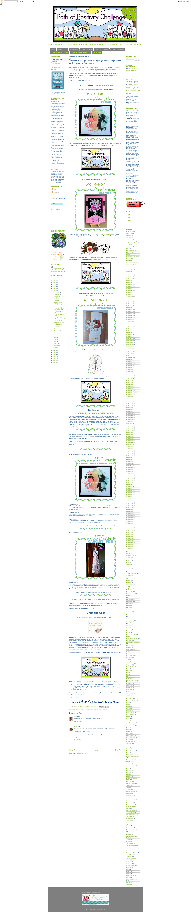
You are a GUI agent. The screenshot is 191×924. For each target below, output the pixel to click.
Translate (57, 63)
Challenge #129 (130, 336)
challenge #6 (129, 465)
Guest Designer (130, 663)
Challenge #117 (130, 311)
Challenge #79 (129, 505)
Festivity (128, 632)
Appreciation (129, 246)
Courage (128, 568)
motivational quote (130, 725)
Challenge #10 (129, 275)
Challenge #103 (130, 282)
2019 (54, 350)
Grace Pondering (130, 655)
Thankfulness (129, 843)
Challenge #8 (129, 507)
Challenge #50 (129, 446)
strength (128, 822)
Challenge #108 (130, 292)
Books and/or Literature (132, 262)
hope (127, 674)
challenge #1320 (130, 346)
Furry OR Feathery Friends (133, 642)
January (56, 347)
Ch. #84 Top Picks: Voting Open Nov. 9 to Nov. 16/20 (59, 319)
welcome (128, 877)
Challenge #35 (129, 413)
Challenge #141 (130, 365)
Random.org (108, 293)
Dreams (128, 595)
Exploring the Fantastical (132, 622)
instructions (129, 685)
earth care (128, 613)
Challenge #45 (129, 434)
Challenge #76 (129, 500)
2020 (54, 290)
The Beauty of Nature (131, 845)
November (57, 294)
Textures (128, 839)
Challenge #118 (130, 313)
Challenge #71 (129, 490)
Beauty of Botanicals (131, 250)
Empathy (128, 618)
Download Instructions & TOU (80, 52)
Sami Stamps (129, 781)
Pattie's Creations (130, 750)
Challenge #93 (129, 536)
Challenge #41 (129, 427)
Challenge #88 (129, 525)
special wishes (129, 818)
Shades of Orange (130, 799)
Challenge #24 (129, 388)
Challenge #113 (130, 303)
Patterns (128, 749)
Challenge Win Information (59, 52)
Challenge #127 (130, 332)
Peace (127, 752)
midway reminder (130, 722)
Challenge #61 (129, 469)
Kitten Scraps (129, 693)
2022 (54, 286)
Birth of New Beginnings (132, 256)
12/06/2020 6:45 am (78, 739)
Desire (128, 589)
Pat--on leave (130, 223)
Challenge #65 (129, 477)
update (128, 869)
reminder (128, 774)
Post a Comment (76, 743)
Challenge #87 (129, 523)
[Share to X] (104, 707)
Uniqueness (129, 867)
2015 (54, 358)
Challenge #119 (130, 315)
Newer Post (73, 750)
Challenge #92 (129, 534)
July (55, 335)
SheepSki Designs (130, 810)
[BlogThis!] (102, 707)
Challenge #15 (129, 369)
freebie (128, 636)
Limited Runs (129, 698)
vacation (128, 871)
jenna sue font (129, 689)
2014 (54, 360)
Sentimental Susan (130, 791)
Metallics (128, 716)
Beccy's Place (129, 252)
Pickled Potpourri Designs (132, 756)
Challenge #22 (129, 384)
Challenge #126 (130, 330)
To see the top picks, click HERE (132, 89)
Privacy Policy (62, 49)
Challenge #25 (129, 390)
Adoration (128, 237)
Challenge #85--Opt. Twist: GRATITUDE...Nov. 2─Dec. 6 (59, 324)
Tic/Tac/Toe (129, 856)
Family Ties (129, 629)
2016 (54, 356)
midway (128, 718)
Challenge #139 (130, 359)
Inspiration (128, 683)
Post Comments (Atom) (81, 753)
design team (129, 588)
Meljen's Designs (130, 712)
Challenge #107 (130, 290)
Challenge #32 (129, 407)
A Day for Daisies (130, 231)
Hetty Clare (129, 670)
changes (128, 553)
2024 (54, 282)
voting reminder (130, 875)
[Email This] (100, 707)
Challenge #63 (129, 473)
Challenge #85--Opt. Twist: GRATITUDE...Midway (59, 313)
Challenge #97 (129, 544)
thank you (128, 841)
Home (53, 49)
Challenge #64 (129, 475)
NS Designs (129, 739)
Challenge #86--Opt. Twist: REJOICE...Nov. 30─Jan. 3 (59, 298)
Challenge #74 (129, 496)
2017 (54, 354)
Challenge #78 (129, 503)
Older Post (118, 750)
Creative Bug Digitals (131, 573)
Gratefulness (129, 657)
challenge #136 (130, 353)
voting (127, 873)
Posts (55, 189)
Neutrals (128, 731)
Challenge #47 (129, 438)
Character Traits (130, 555)
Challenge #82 (129, 513)
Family (128, 627)
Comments (56, 192)
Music (127, 727)
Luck (127, 704)
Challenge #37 (129, 417)
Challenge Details (86, 49)
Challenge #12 (129, 317)
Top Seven (129, 863)
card (127, 266)
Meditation (128, 710)
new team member (130, 737)
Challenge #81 (129, 511)
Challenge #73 (129, 494)
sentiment (128, 789)
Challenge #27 (129, 396)
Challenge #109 (130, 294)
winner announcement (102, 709)
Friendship (128, 640)
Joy (127, 691)
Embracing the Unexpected (132, 614)
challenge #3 (129, 402)
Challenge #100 (130, 277)
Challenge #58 (129, 461)
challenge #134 (130, 350)
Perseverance (129, 754)
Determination (129, 591)
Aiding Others (129, 239)
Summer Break (130, 827)
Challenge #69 (129, 484)
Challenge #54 (129, 453)
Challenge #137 (130, 355)
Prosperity (128, 767)
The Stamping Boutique (131, 852)
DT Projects (129, 611)
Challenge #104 (130, 284)
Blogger (104, 909)
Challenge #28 (129, 398)
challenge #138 (130, 357)
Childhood (128, 557)
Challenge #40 (129, 425)
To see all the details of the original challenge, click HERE (133, 92)
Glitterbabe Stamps (131, 649)
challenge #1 (129, 273)
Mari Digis (128, 708)
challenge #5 (129, 444)
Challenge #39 (129, 421)
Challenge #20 (129, 380)
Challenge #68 (129, 482)
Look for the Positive (131, 700)
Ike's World (129, 678)
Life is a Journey (130, 697)
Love (127, 702)
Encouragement (130, 620)
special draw (129, 816)
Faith (127, 625)
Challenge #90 (129, 530)
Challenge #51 (129, 448)
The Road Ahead (130, 849)
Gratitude (128, 659)
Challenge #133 (130, 348)
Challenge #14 (129, 361)
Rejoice (128, 768)
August (56, 333)
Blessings (128, 258)
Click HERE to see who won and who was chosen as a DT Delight (132, 86)
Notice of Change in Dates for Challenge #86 (58, 303)
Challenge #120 (130, 319)
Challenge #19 (129, 377)
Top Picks (128, 861)
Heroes (128, 668)
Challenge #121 (130, 321)
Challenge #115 (130, 307)
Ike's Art (128, 676)
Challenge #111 (130, 300)
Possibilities (129, 763)
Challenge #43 (129, 430)
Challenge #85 (129, 519)
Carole (128, 214)
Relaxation (128, 772)
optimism (128, 745)
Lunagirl (128, 706)
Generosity (129, 645)
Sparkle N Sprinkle (130, 814)
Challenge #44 (129, 432)
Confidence (129, 566)
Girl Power (93, 709)
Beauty (128, 248)
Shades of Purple (130, 800)
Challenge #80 (129, 509)
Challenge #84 (100, 69)
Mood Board (129, 724)
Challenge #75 (129, 498)
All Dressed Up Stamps (99, 350)
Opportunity (129, 743)
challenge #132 (130, 344)
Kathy (128, 217)
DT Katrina (129, 603)
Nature (128, 729)
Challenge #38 (129, 419)
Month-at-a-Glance (101, 49)
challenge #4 (129, 423)
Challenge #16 (129, 371)
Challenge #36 (129, 415)
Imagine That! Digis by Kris (132, 680)
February (56, 345)
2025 (54, 280)
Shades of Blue (130, 795)
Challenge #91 (129, 532)
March (56, 343)
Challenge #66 (129, 478)
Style (127, 824)
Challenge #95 (129, 540)
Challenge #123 (130, 325)
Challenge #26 (129, 394)
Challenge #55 (129, 455)
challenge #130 (130, 340)
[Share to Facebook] (106, 707)
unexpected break (130, 865)
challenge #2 (129, 378)
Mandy (75, 726)
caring (127, 267)
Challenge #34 (129, 411)
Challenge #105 (130, 286)
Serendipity (129, 793)
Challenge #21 (129, 382)
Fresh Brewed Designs (131, 638)
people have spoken (86, 89)
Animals (128, 244)
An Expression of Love (131, 242)
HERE (117, 417)
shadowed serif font (131, 806)
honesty (128, 672)
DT (127, 597)
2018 (54, 352)
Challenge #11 (129, 296)
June (55, 337)
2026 (54, 278)
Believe (128, 254)
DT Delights (87, 709)
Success (128, 825)
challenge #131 (130, 342)
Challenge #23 (129, 386)
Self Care (128, 787)
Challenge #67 (129, 480)
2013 (54, 362)
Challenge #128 (130, 334)
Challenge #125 (130, 328)
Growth (128, 661)
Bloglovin (128, 260)
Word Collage (129, 884)
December (57, 292)
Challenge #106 (130, 288)
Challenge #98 (129, 546)
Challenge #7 (129, 486)
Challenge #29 (129, 400)
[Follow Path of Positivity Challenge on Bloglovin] (58, 199)
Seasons (128, 785)
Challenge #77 (129, 502)
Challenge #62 (129, 471)
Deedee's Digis (130, 584)
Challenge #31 (129, 405)
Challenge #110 (130, 298)
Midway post (129, 720)
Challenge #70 (129, 488)
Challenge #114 (130, 305)
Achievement (129, 233)
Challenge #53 (129, 451)
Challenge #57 (129, 459)
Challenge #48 (129, 440)
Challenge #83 (129, 515)
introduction (129, 687)
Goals (127, 651)
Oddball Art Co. (130, 741)
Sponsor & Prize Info (117, 49)
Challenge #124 (130, 326)
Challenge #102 (130, 280)
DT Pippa (128, 609)
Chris (75, 716)
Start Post (128, 820)
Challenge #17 (129, 373)
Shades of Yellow (130, 804)
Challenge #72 (129, 492)
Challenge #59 (129, 463)
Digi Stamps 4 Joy (130, 593)
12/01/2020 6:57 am (78, 721)
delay (127, 586)
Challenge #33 (129, 409)
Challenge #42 (129, 429)
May (55, 339)
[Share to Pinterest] (108, 707)
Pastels (128, 747)
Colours (128, 562)
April (55, 341)
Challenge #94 (129, 538)
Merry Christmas (130, 714)
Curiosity (128, 577)
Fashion (128, 630)
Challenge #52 (129, 450)
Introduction (74, 49)
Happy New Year (130, 666)
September (57, 330)
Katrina (129, 220)
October (56, 328)
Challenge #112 (130, 301)
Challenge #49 (129, 442)
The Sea (128, 851)
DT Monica (129, 605)
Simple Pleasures (130, 812)
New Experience (130, 735)
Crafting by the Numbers (132, 570)
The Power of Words (131, 847)
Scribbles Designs (130, 783)
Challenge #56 (129, 457)
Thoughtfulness (130, 854)
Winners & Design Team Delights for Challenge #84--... (59, 308)
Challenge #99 (129, 548)
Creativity (128, 575)
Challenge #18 (129, 375)
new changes (129, 733)
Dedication (128, 582)
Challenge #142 (130, 367)
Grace (127, 653)
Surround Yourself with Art (132, 829)
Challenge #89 (129, 527)
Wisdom (128, 882)
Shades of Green (130, 797)
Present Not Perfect (131, 765)
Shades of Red (130, 802)
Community (129, 564)
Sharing (128, 808)
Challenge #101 (130, 278)
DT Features (129, 601)
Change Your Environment (132, 550)
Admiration (128, 235)
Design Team (97, 52)
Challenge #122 (130, 323)
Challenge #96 (129, 542)
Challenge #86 (129, 521)
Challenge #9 (129, 529)
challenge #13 (129, 338)
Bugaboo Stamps (130, 264)
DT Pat (128, 607)
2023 (54, 284)
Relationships (129, 770)
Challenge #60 (129, 467)
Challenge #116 (130, 309)
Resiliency (128, 776)
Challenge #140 (130, 363)
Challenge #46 (129, 436)
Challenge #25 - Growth (132, 392)
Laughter (128, 695)
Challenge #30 (129, 403)
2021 (54, 288)
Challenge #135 (130, 351)
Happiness (129, 665)
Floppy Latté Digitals (131, 634)
